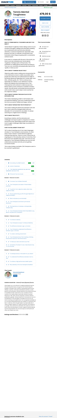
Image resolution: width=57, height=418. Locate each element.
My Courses (41, 2)
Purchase (45, 18)
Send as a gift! (48, 7)
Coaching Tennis (12, 7)
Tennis (6, 7)
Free (29, 163)
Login (47, 2)
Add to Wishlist (45, 27)
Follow (15, 275)
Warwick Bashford (18, 272)
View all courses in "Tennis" (45, 416)
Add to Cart (45, 23)
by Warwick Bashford (19, 17)
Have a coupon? (45, 30)
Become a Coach (30, 2)
